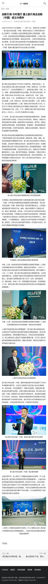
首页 (2, 9)
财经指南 (37, 570)
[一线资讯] (24, 3)
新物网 (29, 570)
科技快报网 (21, 570)
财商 (7, 9)
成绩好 (12, 570)
